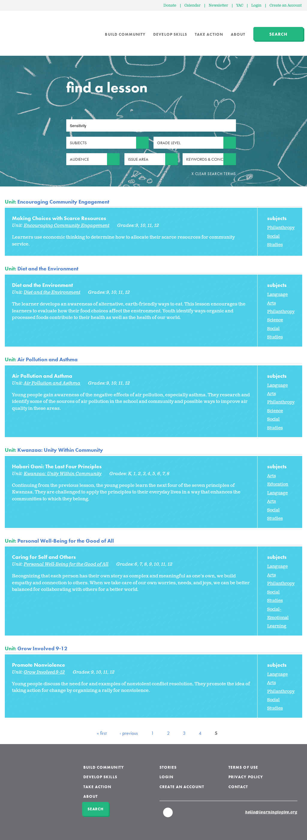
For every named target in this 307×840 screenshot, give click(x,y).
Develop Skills (170, 34)
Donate (169, 5)
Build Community (125, 34)
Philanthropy (281, 228)
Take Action (209, 34)
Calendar (192, 5)
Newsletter (218, 5)
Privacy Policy (245, 776)
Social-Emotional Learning (278, 617)
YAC (239, 5)
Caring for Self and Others (44, 556)
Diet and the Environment (47, 268)
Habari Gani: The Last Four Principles (57, 466)
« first (101, 733)
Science (275, 320)
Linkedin (168, 815)
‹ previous (129, 733)
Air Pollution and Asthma (47, 359)
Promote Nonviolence (38, 664)
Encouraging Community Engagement (63, 201)
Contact (238, 786)
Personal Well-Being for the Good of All (65, 540)
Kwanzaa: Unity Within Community (60, 449)
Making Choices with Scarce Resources (59, 218)
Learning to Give (28, 30)
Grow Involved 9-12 (42, 648)
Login (256, 5)
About (238, 34)
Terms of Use (243, 767)
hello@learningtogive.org (271, 812)
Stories (168, 767)
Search (278, 34)
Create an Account (286, 5)
